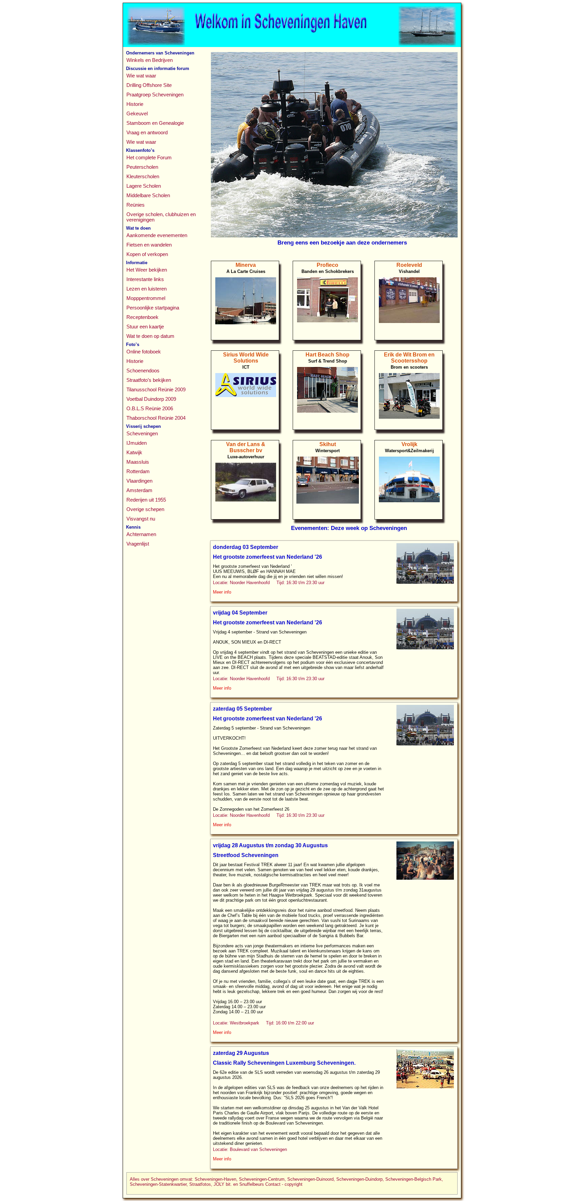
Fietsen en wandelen (149, 245)
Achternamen (141, 534)
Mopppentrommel (145, 298)
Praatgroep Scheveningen (155, 94)
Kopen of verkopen (147, 254)
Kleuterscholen (142, 176)
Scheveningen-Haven (215, 1179)
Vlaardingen (139, 481)
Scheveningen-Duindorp (359, 1179)
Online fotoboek (143, 351)
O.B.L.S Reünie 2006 (149, 408)
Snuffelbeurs (251, 1184)
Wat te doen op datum (150, 336)
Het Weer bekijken (146, 270)
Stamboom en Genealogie (155, 123)
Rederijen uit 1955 (146, 500)
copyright (293, 1184)
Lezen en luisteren (146, 289)
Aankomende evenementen (156, 235)
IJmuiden (136, 443)
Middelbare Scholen (148, 195)
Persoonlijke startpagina (152, 307)
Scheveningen (142, 433)
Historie (134, 104)
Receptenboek (142, 317)
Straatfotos (200, 1184)
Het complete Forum (149, 157)
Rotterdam (138, 471)
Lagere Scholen (143, 186)
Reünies (135, 205)
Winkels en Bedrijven (149, 60)
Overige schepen (145, 509)
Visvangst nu (140, 519)
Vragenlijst (137, 544)
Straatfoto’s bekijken (148, 380)
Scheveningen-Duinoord (310, 1179)
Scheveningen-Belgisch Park (413, 1179)
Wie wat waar (141, 75)
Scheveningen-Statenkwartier (158, 1184)
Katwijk (134, 452)
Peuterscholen (142, 167)
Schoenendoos (143, 370)
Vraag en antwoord (147, 132)
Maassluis (137, 462)
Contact (273, 1184)
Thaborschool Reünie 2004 (156, 418)
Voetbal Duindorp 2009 (151, 399)
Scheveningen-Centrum (262, 1179)
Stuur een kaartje (145, 326)
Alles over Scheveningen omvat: (161, 1179)
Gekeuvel (137, 113)
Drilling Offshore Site (149, 85)
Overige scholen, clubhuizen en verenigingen (161, 217)
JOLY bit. (223, 1184)
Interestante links (145, 279)
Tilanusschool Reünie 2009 (156, 389)
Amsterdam (139, 490)
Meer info (222, 592)
